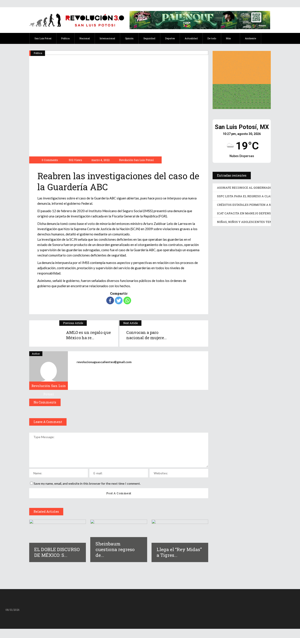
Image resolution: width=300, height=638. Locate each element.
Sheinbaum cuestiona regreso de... (115, 549)
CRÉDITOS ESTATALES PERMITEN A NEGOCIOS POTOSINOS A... (235, 388)
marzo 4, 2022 (100, 160)
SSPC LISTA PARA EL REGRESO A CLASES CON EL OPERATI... (242, 332)
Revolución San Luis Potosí (136, 160)
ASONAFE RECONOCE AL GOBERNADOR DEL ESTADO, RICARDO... (240, 266)
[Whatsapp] (127, 300)
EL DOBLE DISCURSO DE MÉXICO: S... (57, 552)
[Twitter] (119, 300)
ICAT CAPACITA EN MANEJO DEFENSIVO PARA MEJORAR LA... (239, 454)
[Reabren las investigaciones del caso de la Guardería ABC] (48, 370)
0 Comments (50, 160)
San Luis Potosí (225, 237)
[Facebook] (110, 300)
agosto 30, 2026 (233, 282)
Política (38, 53)
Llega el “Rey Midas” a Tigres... (179, 552)
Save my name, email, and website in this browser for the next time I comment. (87, 483)
